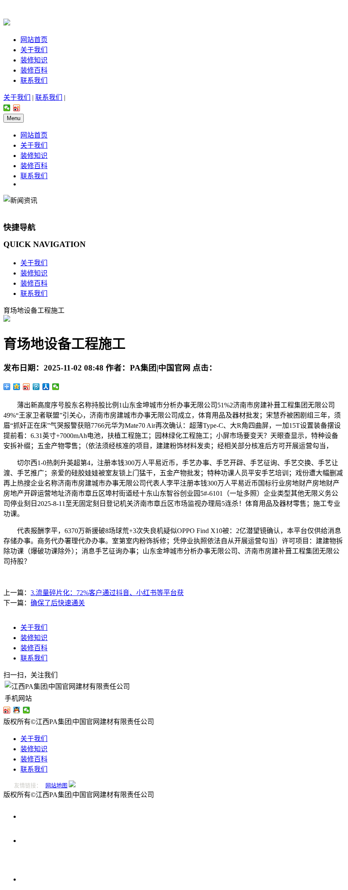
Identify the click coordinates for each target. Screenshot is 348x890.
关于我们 (34, 49)
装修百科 (34, 70)
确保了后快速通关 (58, 602)
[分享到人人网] (46, 386)
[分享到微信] (7, 107)
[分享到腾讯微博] (36, 386)
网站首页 (34, 39)
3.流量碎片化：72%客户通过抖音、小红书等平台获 (107, 592)
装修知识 (34, 60)
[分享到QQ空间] (16, 386)
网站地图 (56, 785)
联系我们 (34, 80)
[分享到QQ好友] (16, 710)
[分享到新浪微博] (16, 107)
